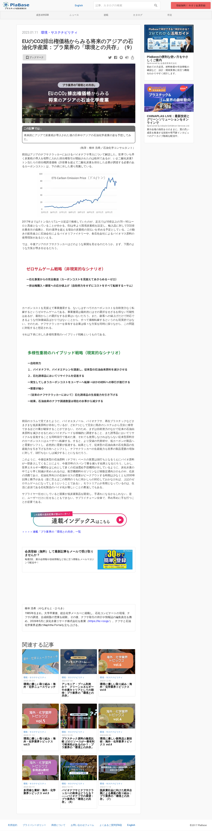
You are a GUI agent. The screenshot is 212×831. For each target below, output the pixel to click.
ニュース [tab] (74, 15)
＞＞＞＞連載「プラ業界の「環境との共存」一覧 (51, 531)
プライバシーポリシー (34, 825)
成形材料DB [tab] (42, 15)
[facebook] (116, 57)
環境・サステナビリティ (59, 32)
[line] (121, 57)
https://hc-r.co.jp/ (99, 621)
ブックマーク (34, 57)
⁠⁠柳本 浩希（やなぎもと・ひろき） (45, 608)
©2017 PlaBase (198, 825)
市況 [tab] (169, 15)
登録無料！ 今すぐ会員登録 (190, 5)
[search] (155, 5)
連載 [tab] (106, 15)
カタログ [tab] (138, 15)
